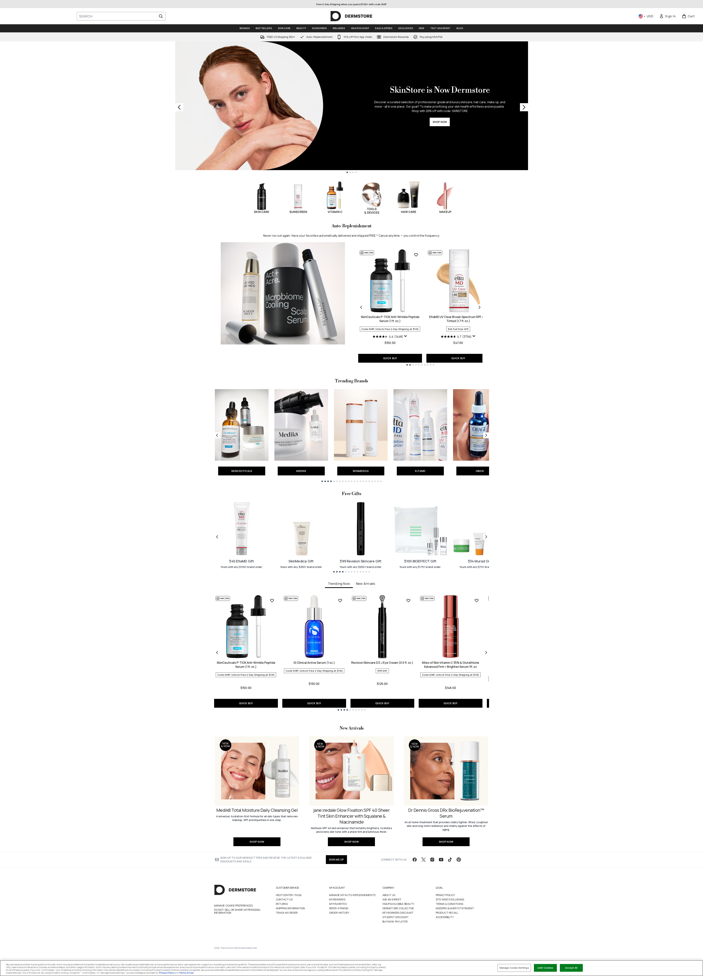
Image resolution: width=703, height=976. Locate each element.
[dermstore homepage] (351, 16)
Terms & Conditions (449, 904)
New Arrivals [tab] (365, 583)
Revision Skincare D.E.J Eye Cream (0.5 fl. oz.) (382, 663)
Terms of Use (186, 972)
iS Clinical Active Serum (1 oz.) (314, 663)
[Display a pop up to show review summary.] (405, 336)
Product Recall (447, 912)
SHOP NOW (440, 122)
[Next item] (486, 652)
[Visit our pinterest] (458, 859)
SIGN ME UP (336, 859)
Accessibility (445, 917)
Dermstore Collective (398, 908)
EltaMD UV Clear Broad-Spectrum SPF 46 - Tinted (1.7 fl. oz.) (458, 319)
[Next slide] (524, 107)
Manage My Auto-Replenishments (352, 895)
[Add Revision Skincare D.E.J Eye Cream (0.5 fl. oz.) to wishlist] (408, 600)
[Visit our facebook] (414, 859)
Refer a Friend (339, 908)
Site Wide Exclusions (450, 899)
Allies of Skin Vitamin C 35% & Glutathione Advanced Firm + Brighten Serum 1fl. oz (450, 665)
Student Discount (395, 917)
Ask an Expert (392, 899)
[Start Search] (161, 16)
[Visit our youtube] (441, 859)
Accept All (571, 967)
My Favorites (338, 904)
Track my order (287, 912)
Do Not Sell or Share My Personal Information (237, 911)
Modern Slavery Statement (455, 908)
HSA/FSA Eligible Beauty (398, 904)
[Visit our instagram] (432, 859)
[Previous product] (361, 307)
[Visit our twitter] (423, 859)
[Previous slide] (179, 107)
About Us (388, 895)
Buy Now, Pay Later (395, 921)
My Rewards (337, 899)
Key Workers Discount (398, 912)
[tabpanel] (351, 653)
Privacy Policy (445, 895)
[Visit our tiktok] (450, 859)
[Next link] (486, 435)
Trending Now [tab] (339, 583)
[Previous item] (217, 652)
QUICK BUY (390, 358)
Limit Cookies (545, 967)
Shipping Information (290, 908)
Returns (282, 904)
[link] (667, 16)
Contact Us (284, 899)
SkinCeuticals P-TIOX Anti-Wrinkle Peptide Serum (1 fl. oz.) (390, 319)
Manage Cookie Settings (514, 967)
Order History (339, 912)
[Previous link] (217, 435)
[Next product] (479, 307)
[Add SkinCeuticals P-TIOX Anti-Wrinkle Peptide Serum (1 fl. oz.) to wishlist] (416, 254)
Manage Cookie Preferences (233, 905)
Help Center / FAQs (289, 895)
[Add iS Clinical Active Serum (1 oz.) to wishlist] (340, 600)
